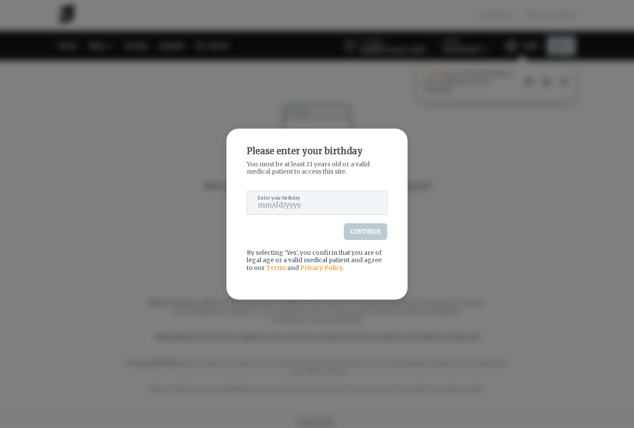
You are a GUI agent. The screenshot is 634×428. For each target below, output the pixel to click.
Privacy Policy (321, 267)
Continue (365, 231)
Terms (276, 267)
